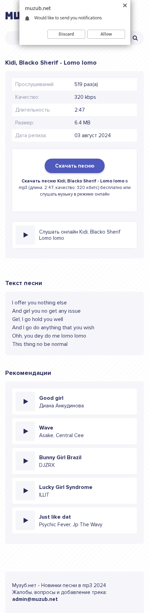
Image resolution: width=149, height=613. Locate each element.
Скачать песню (74, 166)
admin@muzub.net (35, 599)
